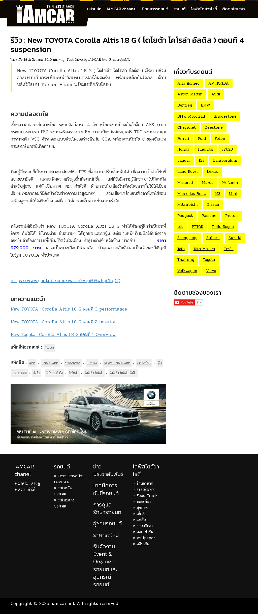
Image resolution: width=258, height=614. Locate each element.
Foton (220, 138)
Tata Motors (204, 249)
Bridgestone (225, 116)
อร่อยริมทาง (146, 489)
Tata (181, 249)
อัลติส (36, 372)
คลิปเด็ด (143, 544)
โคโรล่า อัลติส (55, 372)
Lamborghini (225, 160)
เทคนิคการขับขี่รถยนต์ (106, 489)
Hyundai (205, 149)
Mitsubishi (187, 204)
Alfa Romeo (188, 83)
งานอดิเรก (145, 526)
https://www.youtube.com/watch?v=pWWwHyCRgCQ (65, 280)
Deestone (214, 127)
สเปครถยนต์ (19, 372)
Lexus (212, 171)
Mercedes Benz (191, 193)
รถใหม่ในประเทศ (63, 491)
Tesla (229, 249)
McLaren (230, 182)
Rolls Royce (223, 226)
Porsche (209, 215)
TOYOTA (92, 363)
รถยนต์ (179, 9)
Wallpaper (146, 538)
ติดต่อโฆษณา (233, 9)
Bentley (184, 105)
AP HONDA (218, 83)
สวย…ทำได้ (26, 489)
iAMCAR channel (122, 9)
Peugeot (185, 215)
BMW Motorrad (191, 116)
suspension (72, 363)
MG (217, 193)
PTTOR (197, 226)
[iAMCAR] (49, 7)
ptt (180, 226)
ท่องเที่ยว (144, 501)
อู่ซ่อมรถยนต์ (107, 523)
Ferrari (183, 138)
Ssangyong (187, 237)
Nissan (213, 204)
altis (32, 363)
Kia (201, 160)
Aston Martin (190, 94)
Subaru (213, 237)
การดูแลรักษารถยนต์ (107, 508)
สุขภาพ (142, 507)
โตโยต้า (73, 372)
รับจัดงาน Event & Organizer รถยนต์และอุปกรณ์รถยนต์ (105, 565)
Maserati (185, 182)
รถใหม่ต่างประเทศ (64, 503)
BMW (205, 105)
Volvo (211, 270)
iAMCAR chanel (24, 470)
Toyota (49, 347)
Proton (231, 215)
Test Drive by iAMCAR (84, 59)
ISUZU (227, 149)
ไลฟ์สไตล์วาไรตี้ (204, 9)
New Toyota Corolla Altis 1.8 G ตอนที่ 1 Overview (63, 334)
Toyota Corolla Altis (117, 363)
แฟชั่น (141, 520)
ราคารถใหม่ (144, 363)
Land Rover (187, 171)
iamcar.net (63, 603)
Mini (233, 193)
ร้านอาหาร (145, 483)
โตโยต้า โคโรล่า (94, 372)
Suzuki (235, 237)
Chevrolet (186, 127)
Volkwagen (187, 270)
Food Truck (147, 495)
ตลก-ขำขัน (145, 532)
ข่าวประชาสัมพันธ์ (108, 470)
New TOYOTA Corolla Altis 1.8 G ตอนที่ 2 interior (63, 321)
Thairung (185, 259)
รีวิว (160, 363)
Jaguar (183, 160)
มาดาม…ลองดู (29, 483)
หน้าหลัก (94, 9)
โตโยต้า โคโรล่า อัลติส (123, 372)
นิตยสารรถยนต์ (155, 9)
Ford (202, 138)
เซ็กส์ (141, 513)
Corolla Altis (50, 363)
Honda (183, 149)
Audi (215, 94)
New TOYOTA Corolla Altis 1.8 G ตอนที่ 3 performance (69, 309)
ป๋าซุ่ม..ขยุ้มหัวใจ (119, 59)
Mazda (207, 182)
